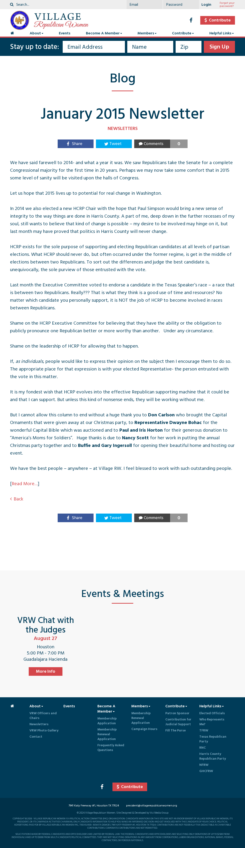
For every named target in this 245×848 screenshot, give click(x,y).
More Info (45, 671)
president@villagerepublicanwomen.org (151, 805)
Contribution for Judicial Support (178, 722)
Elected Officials (212, 713)
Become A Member (103, 33)
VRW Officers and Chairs (43, 715)
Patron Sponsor (177, 713)
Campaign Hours (144, 729)
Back (18, 499)
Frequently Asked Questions (110, 747)
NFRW (203, 764)
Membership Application (107, 721)
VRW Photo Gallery (43, 730)
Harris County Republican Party (212, 756)
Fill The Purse (175, 730)
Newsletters (39, 724)
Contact (35, 736)
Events (64, 33)
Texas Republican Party (212, 739)
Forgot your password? (227, 4)
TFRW (203, 730)
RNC (202, 747)
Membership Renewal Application (107, 734)
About (35, 33)
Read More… (25, 484)
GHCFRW (206, 771)
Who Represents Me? (211, 722)
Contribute (181, 33)
